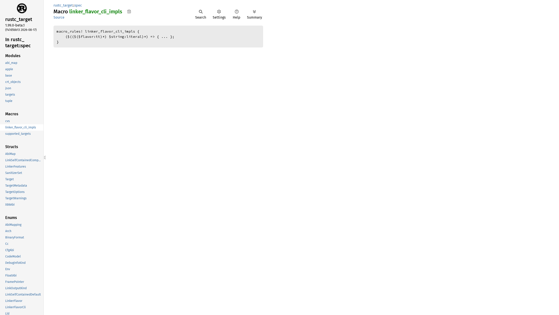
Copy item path (129, 11)
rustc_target (63, 5)
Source (58, 17)
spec (78, 5)
